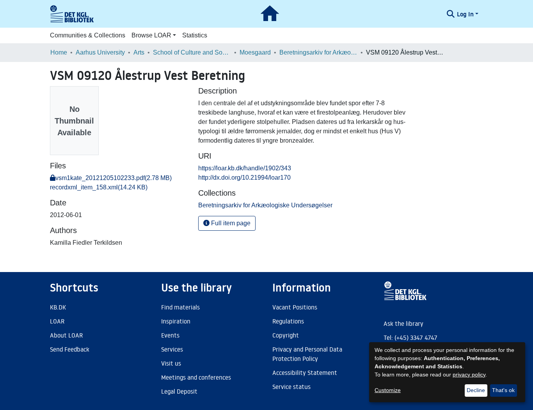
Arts (138, 52)
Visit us (171, 363)
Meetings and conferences (196, 377)
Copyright (285, 335)
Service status (291, 387)
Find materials (180, 307)
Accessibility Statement (304, 372)
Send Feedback (69, 349)
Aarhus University (100, 52)
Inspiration (175, 321)
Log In (465, 14)
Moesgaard (255, 52)
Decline (476, 390)
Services (172, 349)
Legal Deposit (179, 391)
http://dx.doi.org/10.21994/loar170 (244, 177)
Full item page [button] (230, 223)
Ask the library (403, 323)
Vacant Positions (294, 307)
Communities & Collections (87, 35)
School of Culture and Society (192, 52)
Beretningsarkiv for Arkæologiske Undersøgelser (318, 52)
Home (58, 52)
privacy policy (469, 374)
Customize (388, 390)
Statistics (194, 35)
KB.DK (58, 307)
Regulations (288, 321)
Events (170, 335)
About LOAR (66, 335)
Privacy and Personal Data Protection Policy (307, 353)
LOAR (57, 321)
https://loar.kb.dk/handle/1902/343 (244, 168)
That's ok (503, 390)
